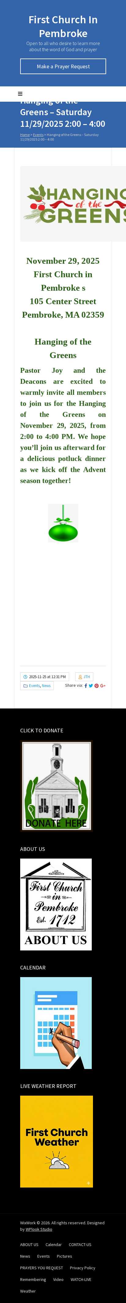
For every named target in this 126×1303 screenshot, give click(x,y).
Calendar (54, 1244)
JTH (86, 676)
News (46, 685)
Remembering (33, 1279)
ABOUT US (29, 1244)
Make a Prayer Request (63, 66)
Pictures (64, 1256)
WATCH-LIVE (81, 1279)
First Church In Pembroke (63, 26)
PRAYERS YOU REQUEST (41, 1268)
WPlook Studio (39, 1229)
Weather (28, 1291)
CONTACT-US (80, 1244)
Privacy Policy (82, 1268)
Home (25, 134)
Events (38, 134)
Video (58, 1279)
